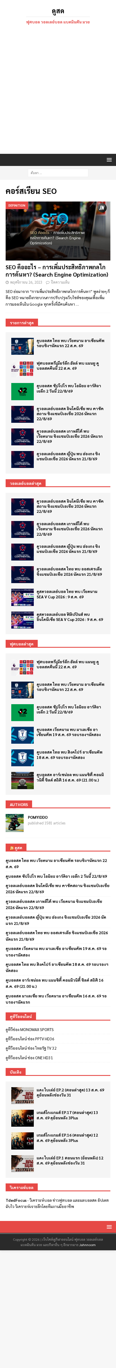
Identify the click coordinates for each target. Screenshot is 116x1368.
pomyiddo (38, 817)
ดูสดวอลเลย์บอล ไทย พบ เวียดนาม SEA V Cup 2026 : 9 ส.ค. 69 (67, 594)
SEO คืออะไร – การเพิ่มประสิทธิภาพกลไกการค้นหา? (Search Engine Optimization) (57, 270)
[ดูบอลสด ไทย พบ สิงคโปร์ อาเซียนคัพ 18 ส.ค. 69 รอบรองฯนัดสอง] (22, 757)
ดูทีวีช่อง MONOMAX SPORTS (30, 1029)
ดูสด (18, 847)
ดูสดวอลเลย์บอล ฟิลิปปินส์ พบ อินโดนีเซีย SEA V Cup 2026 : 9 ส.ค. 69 (70, 617)
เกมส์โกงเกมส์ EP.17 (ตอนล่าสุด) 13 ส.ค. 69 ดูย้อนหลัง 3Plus (67, 1115)
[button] (108, 159)
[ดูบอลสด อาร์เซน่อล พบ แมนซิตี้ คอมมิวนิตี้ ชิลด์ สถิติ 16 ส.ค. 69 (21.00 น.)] (22, 780)
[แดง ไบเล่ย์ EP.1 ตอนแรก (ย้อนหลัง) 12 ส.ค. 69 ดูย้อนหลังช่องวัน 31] (22, 1163)
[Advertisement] (58, 90)
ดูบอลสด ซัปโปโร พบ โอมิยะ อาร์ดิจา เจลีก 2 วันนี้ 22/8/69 (69, 388)
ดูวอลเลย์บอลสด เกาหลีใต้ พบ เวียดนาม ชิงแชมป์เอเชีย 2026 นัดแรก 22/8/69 (70, 436)
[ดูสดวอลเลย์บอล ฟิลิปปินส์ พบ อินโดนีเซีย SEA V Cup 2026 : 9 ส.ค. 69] (22, 620)
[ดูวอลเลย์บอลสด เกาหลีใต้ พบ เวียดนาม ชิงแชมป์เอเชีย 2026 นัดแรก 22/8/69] (22, 436)
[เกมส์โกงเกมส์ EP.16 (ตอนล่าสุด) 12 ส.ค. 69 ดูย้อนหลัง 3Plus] (22, 1140)
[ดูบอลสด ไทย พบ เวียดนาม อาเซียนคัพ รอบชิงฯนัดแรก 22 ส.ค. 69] (22, 346)
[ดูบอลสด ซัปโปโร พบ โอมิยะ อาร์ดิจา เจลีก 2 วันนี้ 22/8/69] (22, 391)
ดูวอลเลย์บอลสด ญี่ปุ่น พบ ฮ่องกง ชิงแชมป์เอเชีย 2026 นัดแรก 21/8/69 (68, 456)
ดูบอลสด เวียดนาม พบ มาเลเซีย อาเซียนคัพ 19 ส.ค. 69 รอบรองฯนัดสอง (69, 732)
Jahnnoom (87, 1244)
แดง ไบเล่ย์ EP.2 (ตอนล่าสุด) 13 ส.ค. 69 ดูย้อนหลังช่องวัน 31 (70, 1092)
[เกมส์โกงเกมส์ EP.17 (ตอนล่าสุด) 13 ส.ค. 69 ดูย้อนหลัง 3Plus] (22, 1118)
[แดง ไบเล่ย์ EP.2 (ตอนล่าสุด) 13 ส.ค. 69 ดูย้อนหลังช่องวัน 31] (22, 1095)
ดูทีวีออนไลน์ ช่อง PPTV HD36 (30, 1038)
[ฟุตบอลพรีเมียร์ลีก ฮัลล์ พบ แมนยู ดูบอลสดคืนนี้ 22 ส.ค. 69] (22, 368)
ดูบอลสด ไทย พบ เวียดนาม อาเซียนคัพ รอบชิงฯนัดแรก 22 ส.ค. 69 (70, 343)
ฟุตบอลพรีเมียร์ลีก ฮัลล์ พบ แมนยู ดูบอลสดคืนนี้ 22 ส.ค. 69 (68, 365)
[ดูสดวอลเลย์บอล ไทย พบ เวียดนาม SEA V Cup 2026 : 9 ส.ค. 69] (22, 597)
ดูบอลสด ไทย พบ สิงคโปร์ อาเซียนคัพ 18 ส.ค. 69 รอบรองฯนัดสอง (69, 754)
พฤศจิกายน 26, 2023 (26, 282)
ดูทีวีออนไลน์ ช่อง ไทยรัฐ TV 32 (31, 1047)
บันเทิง (15, 1071)
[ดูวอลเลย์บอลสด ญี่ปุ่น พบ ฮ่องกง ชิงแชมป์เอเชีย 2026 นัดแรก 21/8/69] (22, 459)
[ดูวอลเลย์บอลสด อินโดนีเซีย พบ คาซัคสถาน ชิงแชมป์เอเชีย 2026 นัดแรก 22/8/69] (22, 414)
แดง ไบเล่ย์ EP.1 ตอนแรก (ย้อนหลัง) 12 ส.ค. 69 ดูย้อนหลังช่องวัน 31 (70, 1160)
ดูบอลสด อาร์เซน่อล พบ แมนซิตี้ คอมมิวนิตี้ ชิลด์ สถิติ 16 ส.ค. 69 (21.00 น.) (70, 777)
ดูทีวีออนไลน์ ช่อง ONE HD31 (29, 1057)
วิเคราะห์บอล (41, 1200)
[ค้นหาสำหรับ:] (58, 172)
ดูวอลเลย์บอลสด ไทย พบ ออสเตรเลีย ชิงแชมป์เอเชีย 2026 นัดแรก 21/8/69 (69, 571)
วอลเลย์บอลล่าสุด (25, 483)
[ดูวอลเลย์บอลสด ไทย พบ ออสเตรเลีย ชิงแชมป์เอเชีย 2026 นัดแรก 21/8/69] (22, 574)
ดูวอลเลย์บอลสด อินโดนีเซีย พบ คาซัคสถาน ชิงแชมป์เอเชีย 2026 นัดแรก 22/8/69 (70, 413)
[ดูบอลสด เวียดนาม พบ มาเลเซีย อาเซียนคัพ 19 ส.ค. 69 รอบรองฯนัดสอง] (22, 735)
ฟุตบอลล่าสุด (22, 643)
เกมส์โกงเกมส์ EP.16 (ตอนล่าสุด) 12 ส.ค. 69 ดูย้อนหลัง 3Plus (67, 1137)
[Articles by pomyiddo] (15, 828)
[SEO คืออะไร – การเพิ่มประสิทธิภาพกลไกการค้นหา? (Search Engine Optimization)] (58, 231)
